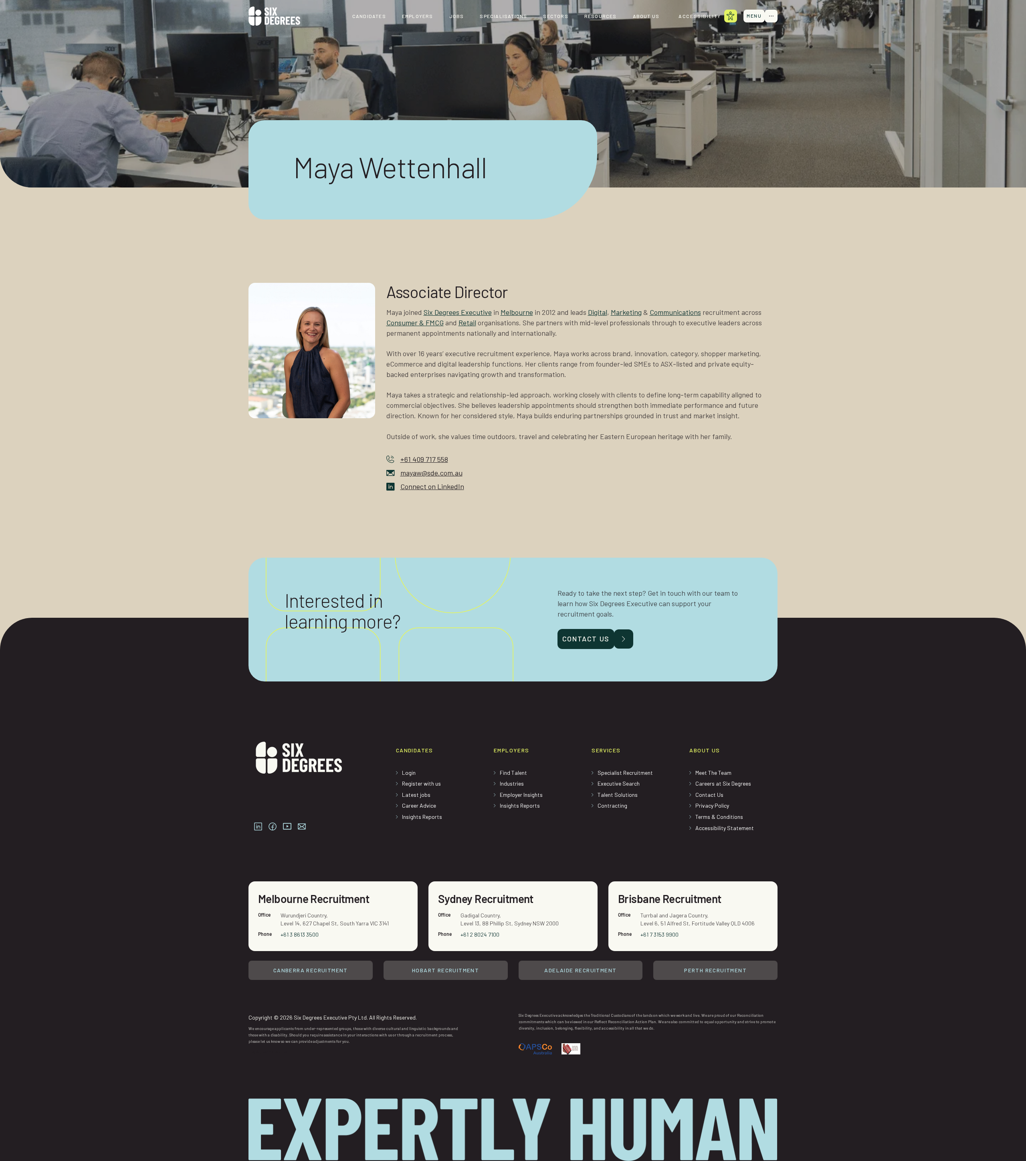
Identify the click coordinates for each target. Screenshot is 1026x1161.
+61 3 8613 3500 (300, 934)
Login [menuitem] (409, 772)
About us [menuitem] (646, 16)
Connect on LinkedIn (432, 486)
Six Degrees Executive (458, 312)
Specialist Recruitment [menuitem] (625, 772)
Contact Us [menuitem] (709, 794)
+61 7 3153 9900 (659, 934)
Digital (597, 312)
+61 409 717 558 (424, 459)
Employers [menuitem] (417, 16)
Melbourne (517, 312)
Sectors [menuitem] (555, 16)
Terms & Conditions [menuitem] (719, 816)
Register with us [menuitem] (421, 783)
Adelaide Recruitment (580, 970)
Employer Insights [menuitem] (521, 794)
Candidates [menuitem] (369, 16)
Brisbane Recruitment (669, 898)
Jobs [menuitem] (456, 16)
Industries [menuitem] (512, 783)
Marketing (626, 312)
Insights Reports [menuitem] (422, 816)
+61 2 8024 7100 (479, 934)
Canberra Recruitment (310, 970)
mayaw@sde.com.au (431, 472)
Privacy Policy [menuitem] (712, 805)
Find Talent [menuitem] (513, 772)
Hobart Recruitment (445, 970)
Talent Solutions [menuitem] (618, 794)
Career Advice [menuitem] (419, 805)
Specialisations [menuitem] (503, 16)
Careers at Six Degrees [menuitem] (723, 783)
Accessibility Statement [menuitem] (724, 827)
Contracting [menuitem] (612, 805)
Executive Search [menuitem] (619, 783)
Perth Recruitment (715, 970)
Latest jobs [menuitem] (416, 794)
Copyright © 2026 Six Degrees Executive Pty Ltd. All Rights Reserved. (332, 1017)
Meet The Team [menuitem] (713, 772)
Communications (675, 312)
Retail (467, 322)
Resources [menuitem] (600, 16)
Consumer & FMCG (415, 322)
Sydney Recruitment (485, 898)
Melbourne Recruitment (313, 898)
